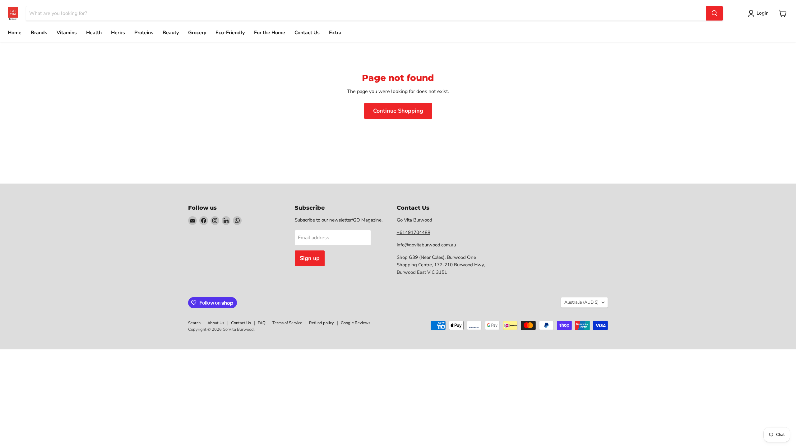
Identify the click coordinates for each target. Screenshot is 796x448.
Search (194, 323)
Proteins (143, 32)
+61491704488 (413, 232)
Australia (581, 302)
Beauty (171, 32)
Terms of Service (287, 323)
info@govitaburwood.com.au (426, 245)
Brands (39, 32)
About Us (215, 323)
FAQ (262, 323)
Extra (335, 32)
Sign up (310, 258)
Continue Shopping (398, 110)
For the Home (269, 32)
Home (14, 32)
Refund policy (321, 323)
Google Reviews (355, 323)
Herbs (118, 32)
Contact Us (307, 32)
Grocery (197, 32)
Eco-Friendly (230, 32)
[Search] (714, 13)
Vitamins (67, 32)
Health (94, 32)
